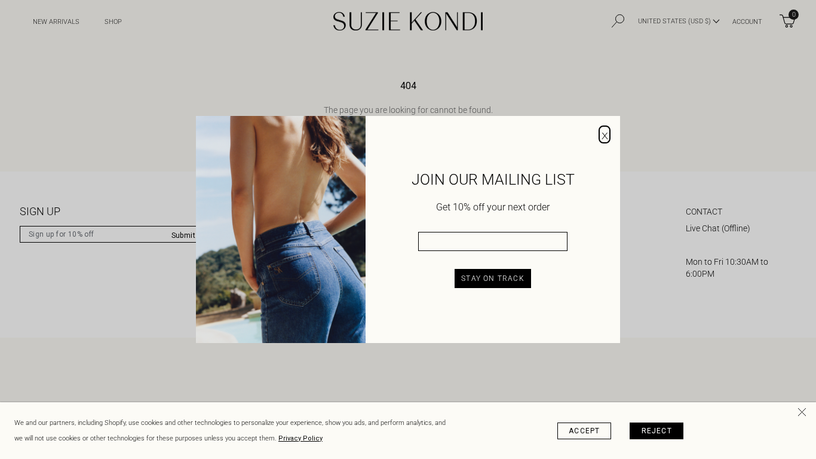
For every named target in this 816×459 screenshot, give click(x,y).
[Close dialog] (604, 134)
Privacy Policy (300, 438)
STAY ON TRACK (492, 278)
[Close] (804, 414)
